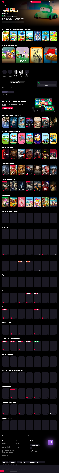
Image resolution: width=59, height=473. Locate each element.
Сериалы (17, 444)
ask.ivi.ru (31, 450)
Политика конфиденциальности (8, 450)
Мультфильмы (18, 446)
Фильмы (17, 443)
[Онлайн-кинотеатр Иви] (4, 2)
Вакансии (4, 443)
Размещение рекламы (6, 447)
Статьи (17, 447)
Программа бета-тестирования (7, 444)
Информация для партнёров (7, 446)
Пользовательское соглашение (7, 448)
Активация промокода (20, 448)
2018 (5, 15)
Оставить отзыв (5, 455)
